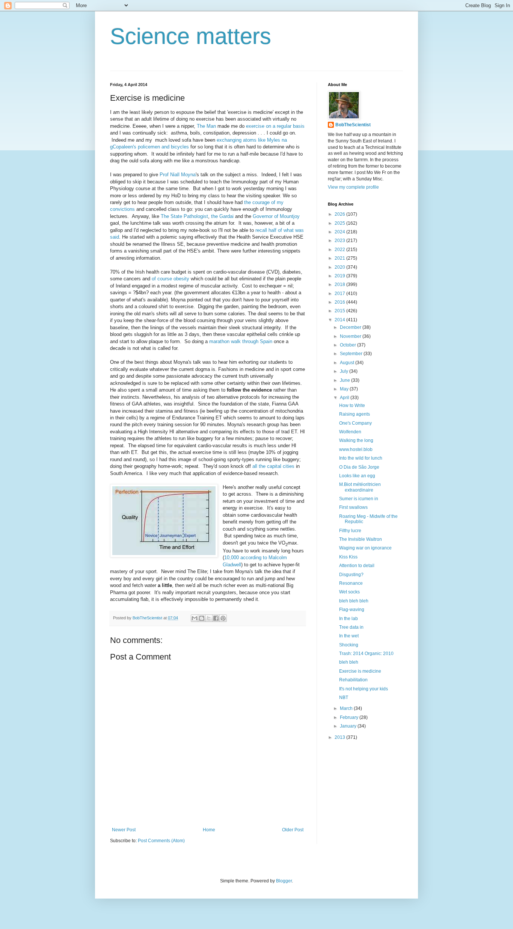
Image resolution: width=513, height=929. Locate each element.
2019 (340, 275)
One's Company (355, 423)
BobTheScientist (353, 124)
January (349, 726)
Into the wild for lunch (360, 458)
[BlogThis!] (201, 618)
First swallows (353, 507)
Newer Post (124, 829)
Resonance (351, 583)
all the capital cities (273, 466)
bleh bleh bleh (353, 601)
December (351, 327)
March (347, 708)
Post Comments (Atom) (161, 840)
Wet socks (349, 592)
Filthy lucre (350, 530)
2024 (340, 232)
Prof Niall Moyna (178, 174)
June (345, 380)
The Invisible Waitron (360, 539)
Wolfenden (350, 431)
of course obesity (170, 278)
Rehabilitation (353, 679)
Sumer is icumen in (358, 498)
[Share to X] (209, 618)
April (345, 397)
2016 (340, 302)
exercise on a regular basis (275, 126)
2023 (340, 240)
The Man (206, 126)
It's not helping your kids (363, 688)
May (345, 389)
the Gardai (222, 216)
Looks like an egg (357, 475)
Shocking (348, 645)
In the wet (349, 635)
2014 (340, 319)
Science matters (190, 36)
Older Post (292, 829)
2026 (340, 214)
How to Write (352, 405)
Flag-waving (351, 609)
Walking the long (356, 440)
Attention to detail (356, 565)
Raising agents (354, 414)
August (347, 362)
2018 (340, 284)
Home (209, 829)
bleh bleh (348, 662)
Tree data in (351, 627)
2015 (340, 310)
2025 (340, 223)
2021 (340, 258)
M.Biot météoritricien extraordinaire (360, 487)
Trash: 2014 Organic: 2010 (366, 653)
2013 (340, 737)
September (352, 353)
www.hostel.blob (356, 449)
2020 (340, 267)
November (351, 336)
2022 (340, 249)
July (344, 371)
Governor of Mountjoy (276, 216)
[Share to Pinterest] (223, 618)
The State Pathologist (184, 216)
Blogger (284, 881)
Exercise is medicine (360, 671)
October (348, 345)
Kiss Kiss (348, 557)
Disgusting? (351, 574)
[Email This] (194, 618)
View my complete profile (353, 187)
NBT (343, 697)
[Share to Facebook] (216, 618)
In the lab (348, 618)
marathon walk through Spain (240, 341)
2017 (340, 293)
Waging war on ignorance (365, 548)
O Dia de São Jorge (359, 467)
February (349, 717)
